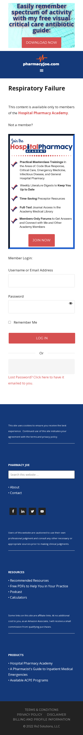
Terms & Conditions (41, 710)
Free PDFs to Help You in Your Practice (39, 586)
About (14, 487)
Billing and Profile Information (41, 719)
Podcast (16, 592)
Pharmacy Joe (41, 60)
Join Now (42, 240)
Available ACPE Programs (29, 680)
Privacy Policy (29, 714)
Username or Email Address (30, 270)
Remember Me (25, 322)
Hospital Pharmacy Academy (31, 663)
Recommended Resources (29, 580)
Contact (16, 493)
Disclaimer (56, 714)
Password (16, 296)
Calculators (18, 597)
